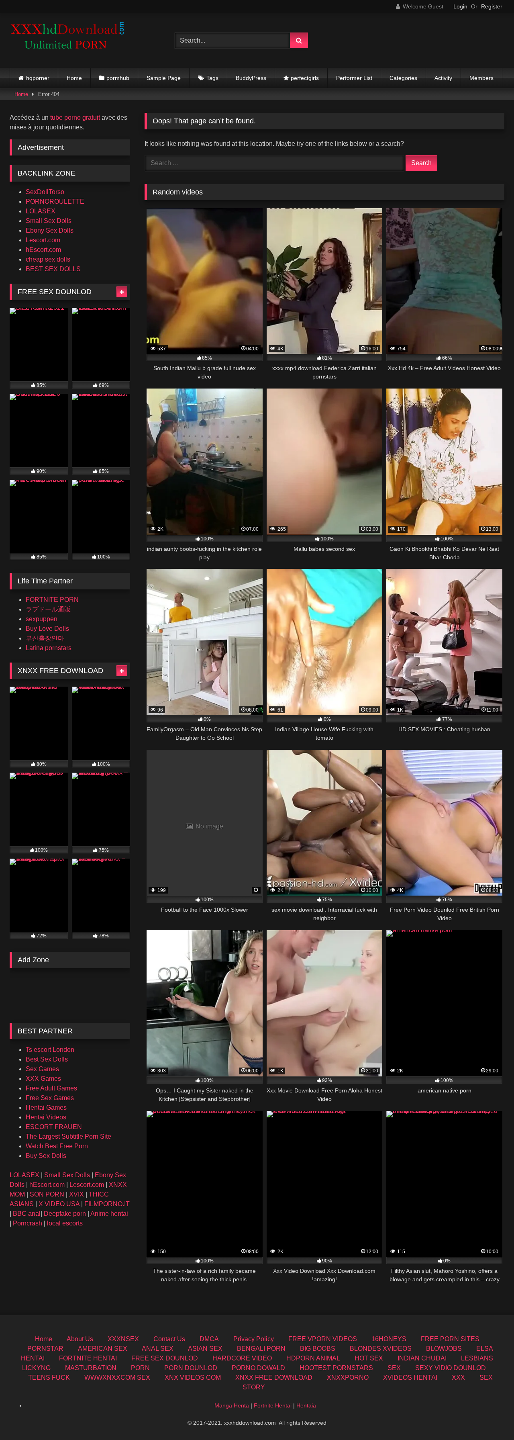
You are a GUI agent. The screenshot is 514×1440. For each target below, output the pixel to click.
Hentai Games (46, 1107)
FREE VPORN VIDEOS (322, 1339)
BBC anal (27, 1213)
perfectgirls (305, 78)
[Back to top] (489, 1416)
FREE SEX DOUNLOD (164, 1358)
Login (460, 6)
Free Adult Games (51, 1088)
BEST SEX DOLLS (53, 269)
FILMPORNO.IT (107, 1204)
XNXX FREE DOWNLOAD (273, 1377)
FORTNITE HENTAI (88, 1358)
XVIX (76, 1194)
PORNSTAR (45, 1348)
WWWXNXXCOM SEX (117, 1377)
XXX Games (43, 1078)
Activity (443, 78)
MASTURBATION (90, 1367)
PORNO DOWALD (258, 1367)
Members (481, 78)
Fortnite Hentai (273, 1405)
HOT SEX (369, 1358)
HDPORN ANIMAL (313, 1358)
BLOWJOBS (444, 1348)
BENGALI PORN (261, 1348)
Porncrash (27, 1223)
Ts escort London (50, 1049)
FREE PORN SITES (450, 1339)
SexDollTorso (45, 191)
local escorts (65, 1223)
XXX (458, 1377)
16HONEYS (388, 1339)
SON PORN (47, 1194)
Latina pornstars (48, 647)
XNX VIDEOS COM (193, 1377)
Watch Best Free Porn (57, 1146)
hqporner (37, 78)
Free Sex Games (50, 1097)
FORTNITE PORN (52, 599)
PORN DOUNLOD (190, 1367)
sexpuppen (41, 619)
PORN (140, 1367)
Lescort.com (43, 240)
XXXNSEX (123, 1339)
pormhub (117, 78)
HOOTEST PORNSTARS (336, 1367)
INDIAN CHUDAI (422, 1358)
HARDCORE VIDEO (242, 1358)
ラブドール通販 (48, 609)
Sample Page (164, 78)
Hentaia (306, 1405)
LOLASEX (40, 211)
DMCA (209, 1339)
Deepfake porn (65, 1213)
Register (491, 6)
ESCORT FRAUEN (54, 1126)
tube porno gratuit (75, 117)
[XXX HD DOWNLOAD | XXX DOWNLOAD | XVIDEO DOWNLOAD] (70, 40)
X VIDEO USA (59, 1204)
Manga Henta (231, 1405)
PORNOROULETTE (55, 201)
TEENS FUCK (49, 1377)
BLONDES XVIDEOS (381, 1348)
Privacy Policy (253, 1339)
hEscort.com (43, 249)
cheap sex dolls (48, 259)
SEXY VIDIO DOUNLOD (450, 1367)
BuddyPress (251, 78)
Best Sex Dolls (47, 1059)
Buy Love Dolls (47, 628)
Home (74, 78)
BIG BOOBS (317, 1348)
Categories (403, 78)
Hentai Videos (46, 1117)
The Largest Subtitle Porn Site (68, 1136)
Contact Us (169, 1339)
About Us (80, 1339)
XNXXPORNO (348, 1377)
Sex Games (42, 1069)
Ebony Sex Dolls (49, 230)
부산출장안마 (45, 638)
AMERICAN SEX (102, 1348)
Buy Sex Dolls (46, 1155)
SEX (394, 1367)
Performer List (354, 78)
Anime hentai (109, 1213)
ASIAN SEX (205, 1348)
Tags (212, 78)
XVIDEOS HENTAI (410, 1377)
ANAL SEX (157, 1348)
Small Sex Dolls (48, 220)
